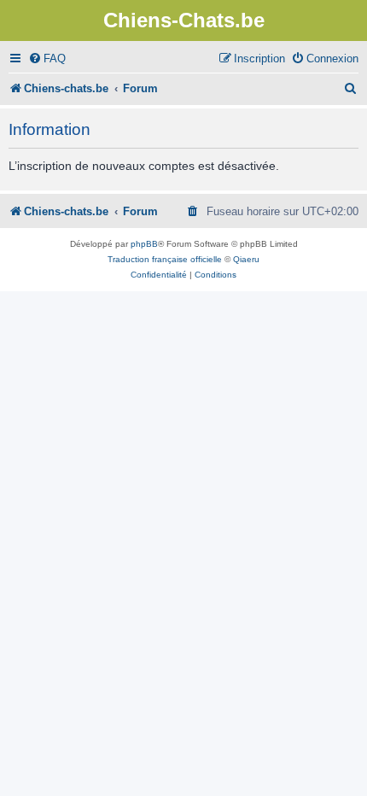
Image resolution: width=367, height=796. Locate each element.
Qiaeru (246, 259)
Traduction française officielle (165, 259)
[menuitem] (47, 58)
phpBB (144, 244)
